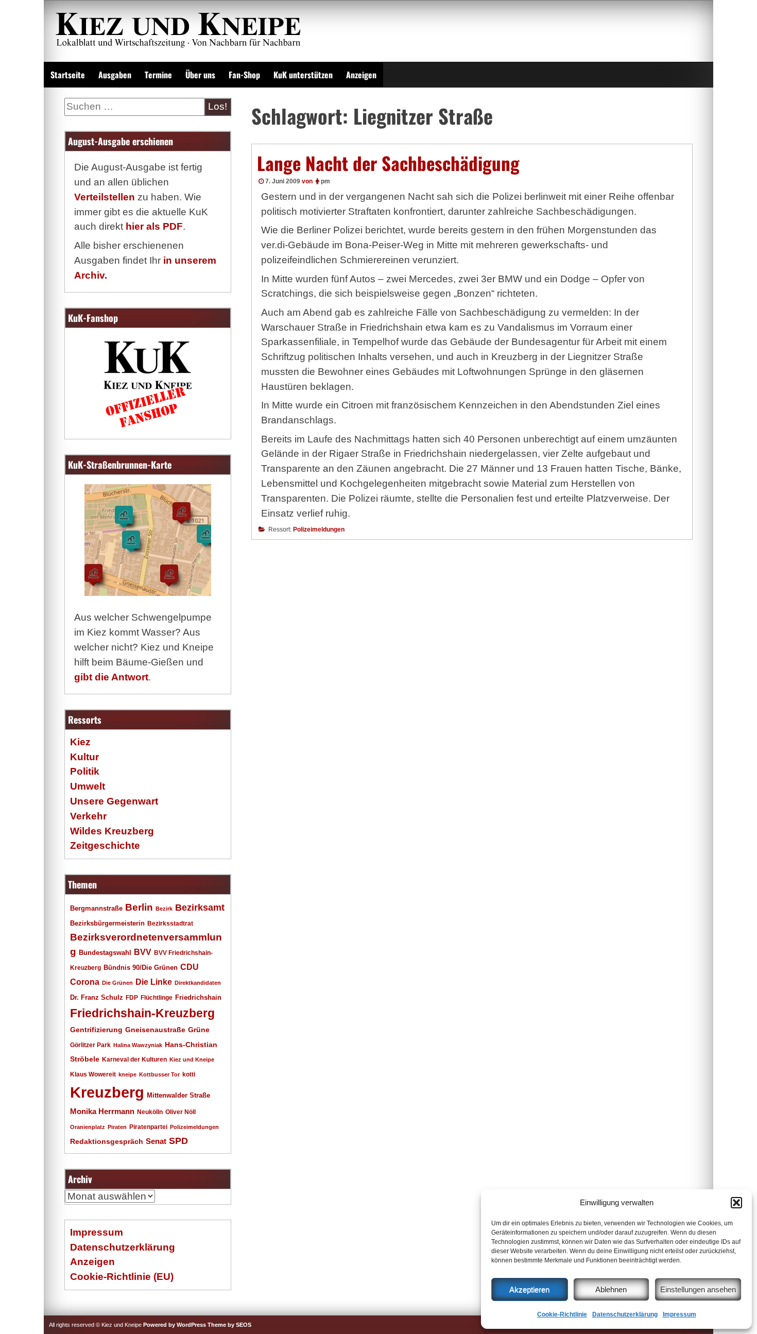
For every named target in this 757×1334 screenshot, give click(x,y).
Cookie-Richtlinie (562, 1314)
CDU (189, 966)
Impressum (679, 1314)
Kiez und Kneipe (191, 1059)
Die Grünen (117, 983)
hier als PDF (154, 226)
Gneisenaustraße (155, 1029)
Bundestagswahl (105, 952)
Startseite (67, 75)
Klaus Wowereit (93, 1074)
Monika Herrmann (102, 1111)
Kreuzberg (107, 1092)
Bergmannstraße (96, 908)
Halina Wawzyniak (137, 1045)
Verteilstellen (104, 197)
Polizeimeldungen (319, 529)
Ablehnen (611, 1289)
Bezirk (164, 908)
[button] (736, 1203)
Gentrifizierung (96, 1029)
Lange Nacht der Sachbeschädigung (388, 162)
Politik (84, 771)
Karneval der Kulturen (134, 1059)
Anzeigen (361, 75)
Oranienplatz (87, 1127)
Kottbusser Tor (159, 1074)
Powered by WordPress (174, 1325)
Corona (84, 982)
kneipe (127, 1074)
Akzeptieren (529, 1289)
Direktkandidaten (198, 983)
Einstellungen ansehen (698, 1289)
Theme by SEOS (229, 1325)
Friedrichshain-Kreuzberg (142, 1013)
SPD (178, 1141)
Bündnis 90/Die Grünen (141, 967)
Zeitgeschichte (105, 845)
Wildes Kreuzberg (112, 831)
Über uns (200, 75)
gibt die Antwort (111, 677)
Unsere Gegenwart (114, 801)
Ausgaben (114, 75)
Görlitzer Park (90, 1045)
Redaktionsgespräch (106, 1141)
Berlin (139, 907)
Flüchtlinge (157, 997)
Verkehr (88, 816)
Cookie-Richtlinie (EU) (122, 1276)
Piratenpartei (148, 1127)
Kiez (80, 742)
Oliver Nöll (180, 1112)
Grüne (199, 1029)
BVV (142, 951)
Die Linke (153, 982)
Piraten (117, 1127)
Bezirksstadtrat (170, 923)
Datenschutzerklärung (625, 1314)
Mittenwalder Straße (178, 1095)
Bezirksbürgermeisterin (107, 923)
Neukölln (150, 1112)
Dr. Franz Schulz (96, 997)
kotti (188, 1074)
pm (325, 181)
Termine (158, 75)
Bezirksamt (200, 907)
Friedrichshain (198, 997)
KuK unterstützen (303, 75)
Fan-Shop (244, 75)
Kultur (84, 756)
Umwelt (87, 786)
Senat (156, 1141)
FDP (132, 997)
